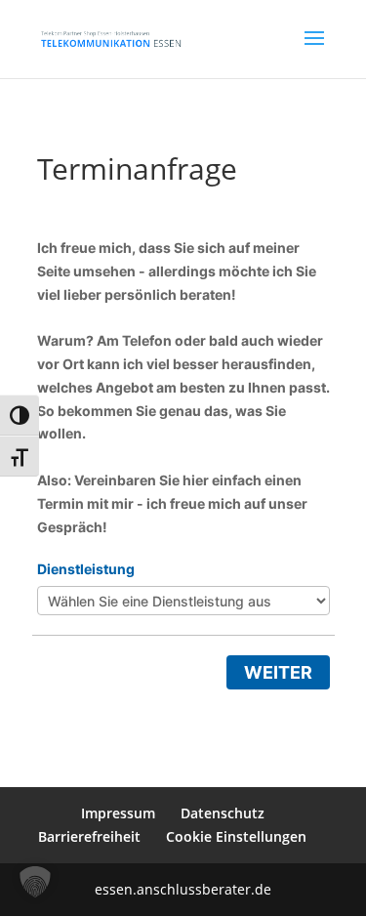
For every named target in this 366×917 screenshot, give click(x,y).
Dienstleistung (86, 569)
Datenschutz (222, 813)
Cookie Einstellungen (236, 836)
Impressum (118, 813)
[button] (35, 882)
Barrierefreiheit (89, 836)
